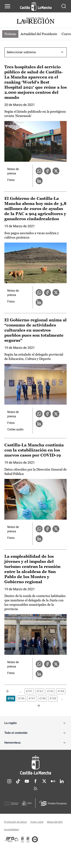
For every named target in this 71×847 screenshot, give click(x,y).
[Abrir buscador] (63, 6)
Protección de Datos (15, 821)
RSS (35, 788)
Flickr (53, 781)
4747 (32, 698)
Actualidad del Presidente (39, 34)
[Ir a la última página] (35, 706)
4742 (39, 691)
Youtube (26, 781)
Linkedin (61, 781)
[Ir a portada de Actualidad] (35, 21)
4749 (53, 698)
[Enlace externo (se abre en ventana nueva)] (28, 839)
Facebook (35, 781)
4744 (61, 691)
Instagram (9, 781)
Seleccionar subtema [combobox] (21, 52)
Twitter (44, 781)
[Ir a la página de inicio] (36, 6)
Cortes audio (15, 429)
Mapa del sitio (55, 821)
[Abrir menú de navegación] (7, 6)
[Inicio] (35, 765)
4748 (42, 698)
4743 (50, 691)
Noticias (10, 34)
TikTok (18, 781)
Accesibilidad (11, 829)
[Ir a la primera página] (11, 691)
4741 (29, 691)
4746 (21, 698)
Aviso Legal (36, 821)
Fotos (11, 180)
